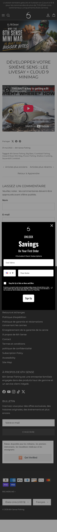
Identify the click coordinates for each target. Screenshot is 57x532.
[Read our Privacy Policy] (51, 288)
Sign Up (28, 298)
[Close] (51, 225)
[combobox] (10, 273)
